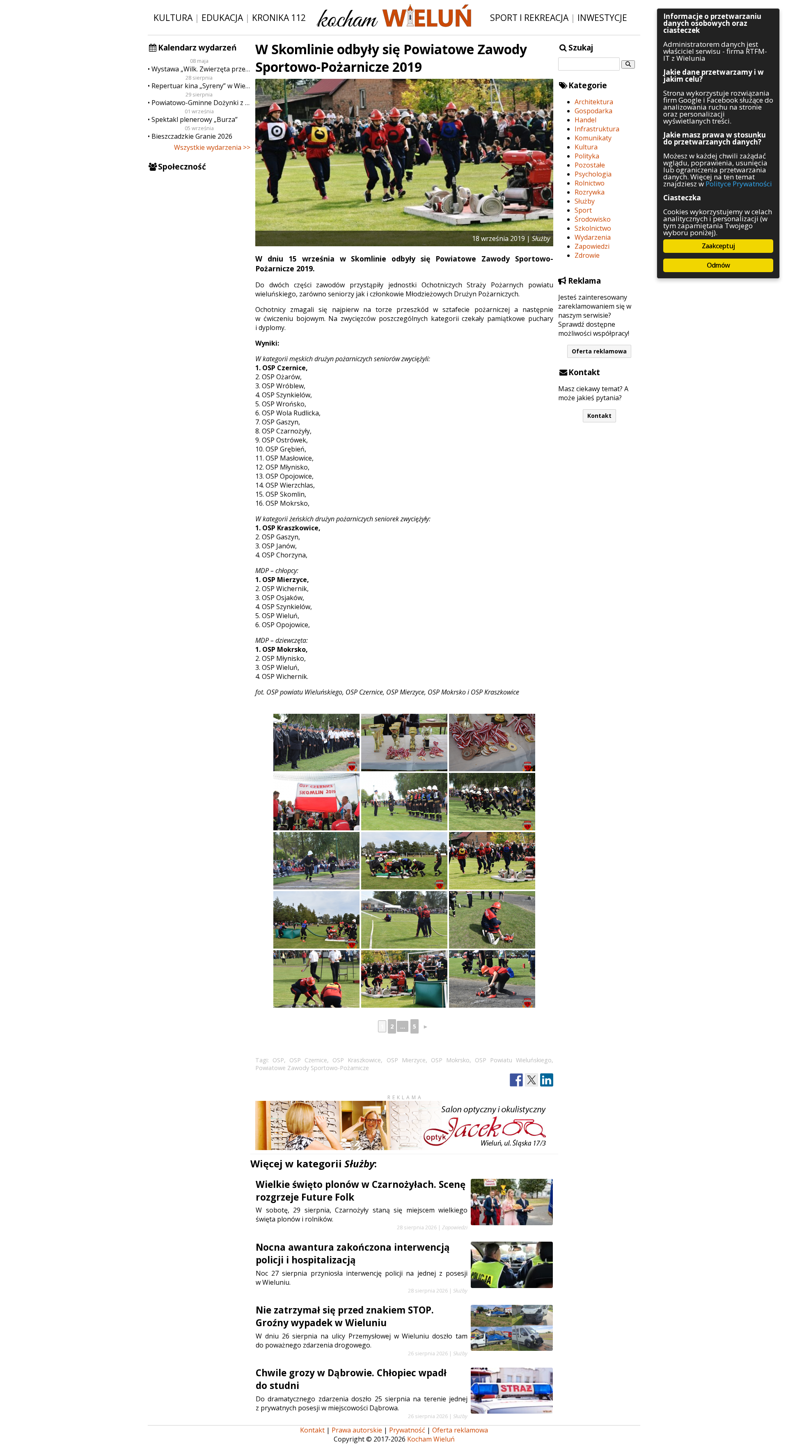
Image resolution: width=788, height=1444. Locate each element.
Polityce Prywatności (739, 183)
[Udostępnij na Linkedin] (546, 1080)
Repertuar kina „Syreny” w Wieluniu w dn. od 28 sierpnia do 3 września (200, 85)
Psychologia (593, 174)
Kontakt (599, 415)
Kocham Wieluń (431, 1439)
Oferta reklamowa (599, 351)
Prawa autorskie (357, 1430)
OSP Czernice (308, 1060)
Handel (585, 119)
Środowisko (593, 219)
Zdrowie (587, 255)
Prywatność (407, 1430)
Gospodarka (593, 110)
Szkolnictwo (593, 228)
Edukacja (222, 17)
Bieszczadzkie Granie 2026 (191, 136)
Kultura (172, 17)
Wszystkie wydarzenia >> (212, 147)
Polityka (587, 155)
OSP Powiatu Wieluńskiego (513, 1060)
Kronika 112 (279, 17)
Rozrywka (590, 192)
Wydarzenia (593, 237)
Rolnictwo (590, 183)
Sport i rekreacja (529, 17)
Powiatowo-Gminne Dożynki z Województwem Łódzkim (200, 102)
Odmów (718, 265)
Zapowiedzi (592, 246)
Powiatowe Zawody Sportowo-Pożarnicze (312, 1068)
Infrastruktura (597, 128)
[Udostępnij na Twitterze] (531, 1080)
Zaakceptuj (718, 245)
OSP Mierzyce (406, 1060)
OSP (278, 1060)
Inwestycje (602, 17)
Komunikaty (593, 137)
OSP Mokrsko (450, 1060)
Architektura (594, 101)
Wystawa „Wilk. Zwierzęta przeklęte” (200, 68)
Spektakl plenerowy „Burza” (194, 119)
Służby (585, 201)
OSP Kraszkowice (356, 1060)
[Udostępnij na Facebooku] (516, 1080)
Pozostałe (590, 165)
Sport (583, 210)
